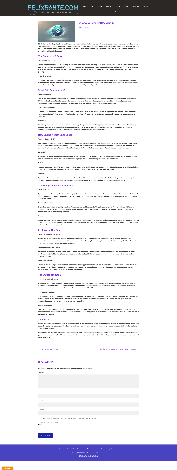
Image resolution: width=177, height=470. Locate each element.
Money (81, 449)
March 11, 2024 (83, 27)
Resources (104, 449)
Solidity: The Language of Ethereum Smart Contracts (118, 349)
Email (40, 401)
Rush (96, 449)
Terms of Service (93, 455)
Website (41, 409)
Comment (42, 373)
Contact (114, 449)
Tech (68, 449)
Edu (74, 449)
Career (89, 449)
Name (40, 392)
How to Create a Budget (49, 349)
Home (61, 449)
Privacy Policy (82, 455)
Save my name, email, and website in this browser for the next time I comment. (69, 418)
